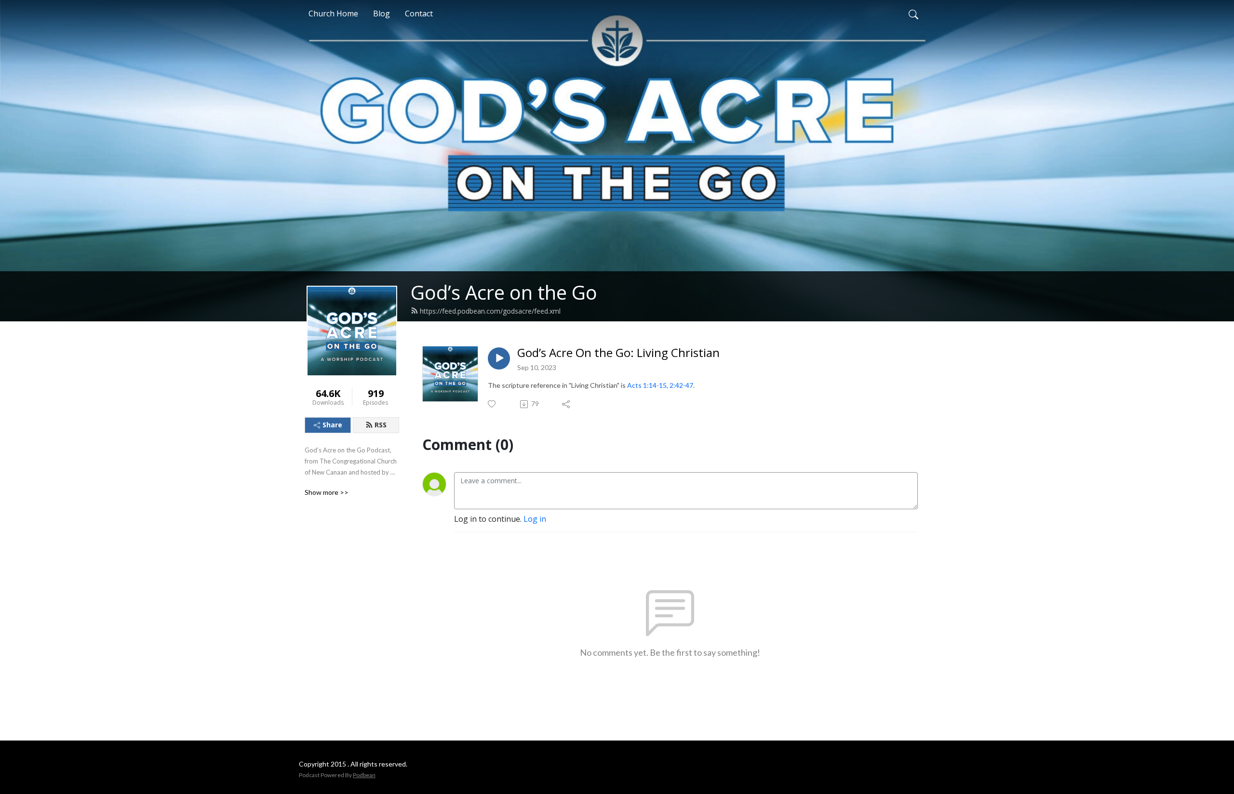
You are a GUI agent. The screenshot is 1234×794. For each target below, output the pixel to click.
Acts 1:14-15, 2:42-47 (660, 385)
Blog (381, 13)
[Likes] (492, 404)
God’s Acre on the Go (504, 292)
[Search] (913, 13)
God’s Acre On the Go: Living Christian (618, 353)
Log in (534, 519)
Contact (419, 13)
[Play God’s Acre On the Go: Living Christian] (499, 358)
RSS (381, 424)
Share (332, 424)
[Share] (566, 404)
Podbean (364, 775)
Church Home (333, 13)
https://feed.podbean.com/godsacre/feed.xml (490, 311)
